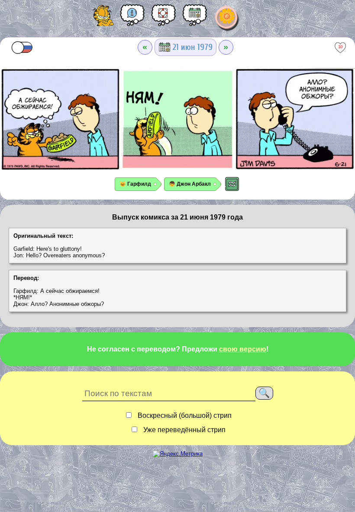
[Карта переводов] (195, 18)
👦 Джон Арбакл (190, 184)
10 (340, 46)
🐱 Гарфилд (135, 184)
